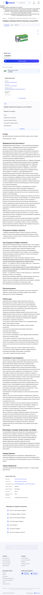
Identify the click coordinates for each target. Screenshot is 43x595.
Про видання (5, 576)
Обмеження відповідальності (8, 578)
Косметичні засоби (6, 560)
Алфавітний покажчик (25, 563)
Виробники (23, 561)
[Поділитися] (38, 34)
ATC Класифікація (24, 558)
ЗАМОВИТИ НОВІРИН (4, 7)
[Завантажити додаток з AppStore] (34, 573)
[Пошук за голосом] (29, 3)
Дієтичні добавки (6, 558)
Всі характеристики (22, 98)
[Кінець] (39, 18)
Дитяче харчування (6, 563)
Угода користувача (6, 583)
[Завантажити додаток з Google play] (25, 573)
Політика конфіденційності (8, 580)
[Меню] (3, 3)
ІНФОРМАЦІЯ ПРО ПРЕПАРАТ (16, 7)
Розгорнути (22, 128)
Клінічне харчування (7, 561)
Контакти (4, 572)
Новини (4, 582)
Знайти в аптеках (22, 61)
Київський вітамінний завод (11, 82)
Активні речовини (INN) (25, 560)
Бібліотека (23, 565)
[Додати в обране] (38, 31)
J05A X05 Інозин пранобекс (11, 85)
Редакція (4, 574)
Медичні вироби (6, 565)
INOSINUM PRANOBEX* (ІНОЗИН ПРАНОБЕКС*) (15, 89)
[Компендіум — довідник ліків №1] (10, 2)
